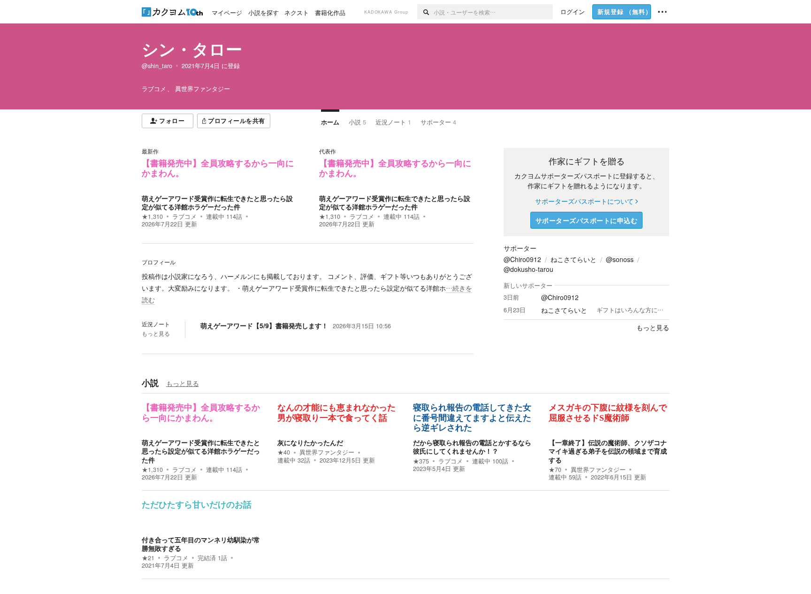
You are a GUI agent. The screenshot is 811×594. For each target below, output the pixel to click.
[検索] (425, 11)
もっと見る (156, 333)
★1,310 (152, 216)
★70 (555, 469)
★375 (421, 461)
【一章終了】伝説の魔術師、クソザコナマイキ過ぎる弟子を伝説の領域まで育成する (608, 451)
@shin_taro (157, 65)
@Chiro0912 (522, 259)
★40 (283, 452)
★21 (148, 558)
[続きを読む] (308, 288)
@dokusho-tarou (528, 269)
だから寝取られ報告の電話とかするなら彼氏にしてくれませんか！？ (472, 446)
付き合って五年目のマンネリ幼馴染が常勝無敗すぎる (201, 544)
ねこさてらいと (574, 259)
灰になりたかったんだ (310, 442)
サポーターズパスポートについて (584, 201)
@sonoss (620, 259)
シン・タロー (192, 49)
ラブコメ (184, 216)
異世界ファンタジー (326, 452)
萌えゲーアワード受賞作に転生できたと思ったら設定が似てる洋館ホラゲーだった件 (217, 202)
